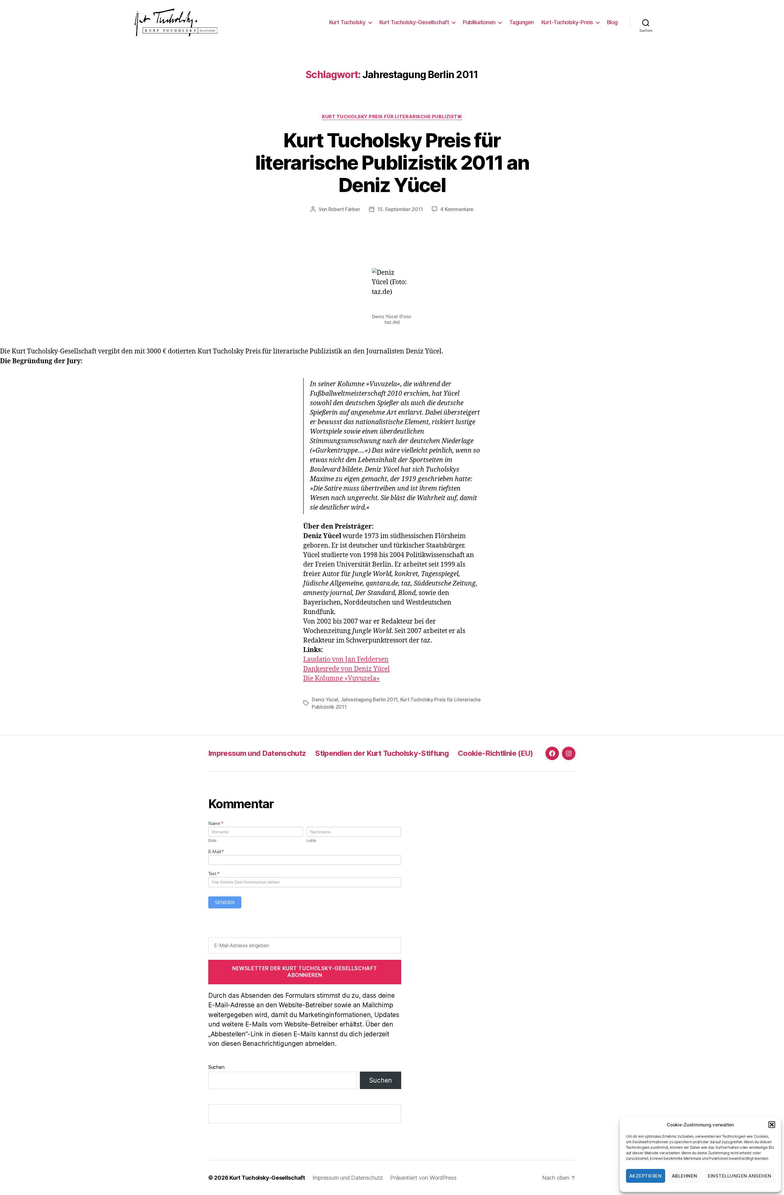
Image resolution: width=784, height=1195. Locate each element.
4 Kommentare (456, 209)
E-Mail (216, 851)
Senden (225, 902)
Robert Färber (344, 209)
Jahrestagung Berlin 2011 (369, 699)
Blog (612, 22)
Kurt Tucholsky (347, 22)
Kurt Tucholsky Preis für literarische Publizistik (392, 116)
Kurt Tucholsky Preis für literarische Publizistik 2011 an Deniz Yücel (392, 162)
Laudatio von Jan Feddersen (346, 659)
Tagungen (521, 22)
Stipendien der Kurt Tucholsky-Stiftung (382, 753)
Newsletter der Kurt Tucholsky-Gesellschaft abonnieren (304, 971)
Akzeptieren (645, 1176)
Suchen (216, 1067)
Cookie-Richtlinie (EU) (495, 753)
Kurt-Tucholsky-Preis (567, 22)
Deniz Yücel (325, 699)
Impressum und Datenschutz (257, 753)
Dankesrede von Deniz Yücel (346, 669)
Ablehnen (684, 1176)
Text (213, 873)
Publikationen (479, 22)
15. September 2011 (400, 209)
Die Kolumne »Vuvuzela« (341, 678)
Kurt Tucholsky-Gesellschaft (414, 22)
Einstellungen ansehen (740, 1176)
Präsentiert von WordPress (423, 1177)
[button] (772, 1124)
